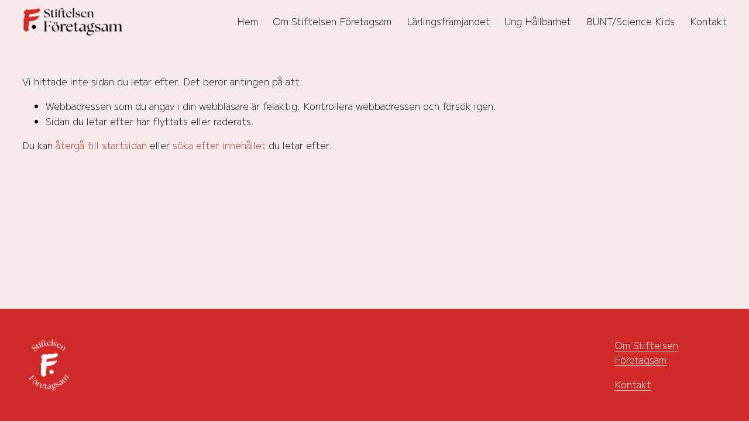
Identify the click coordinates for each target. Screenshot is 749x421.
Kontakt (708, 21)
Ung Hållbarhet (537, 21)
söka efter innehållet (219, 145)
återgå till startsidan (101, 145)
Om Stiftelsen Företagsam (332, 21)
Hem (247, 21)
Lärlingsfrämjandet (448, 21)
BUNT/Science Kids (630, 21)
